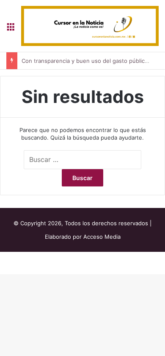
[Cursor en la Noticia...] (90, 26)
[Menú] (10, 28)
